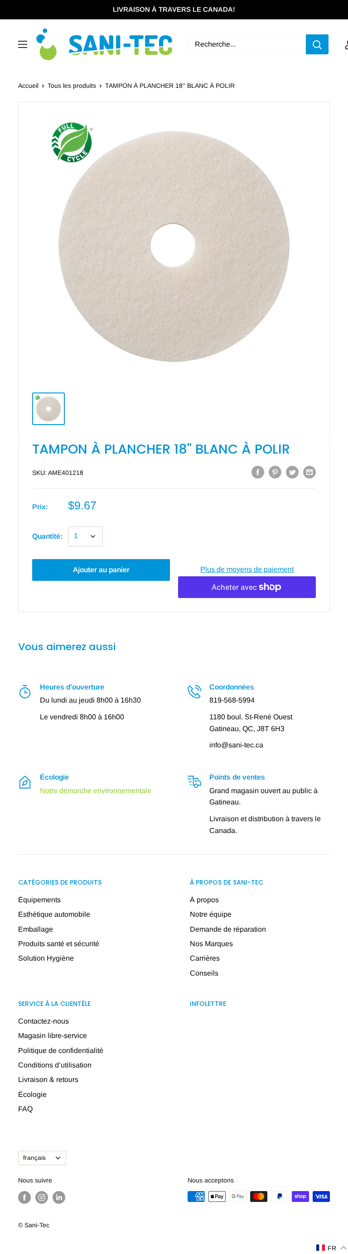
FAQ (25, 1109)
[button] (331, 1248)
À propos (204, 900)
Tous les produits (72, 85)
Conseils (204, 973)
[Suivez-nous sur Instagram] (41, 1197)
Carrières (205, 958)
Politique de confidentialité (60, 1050)
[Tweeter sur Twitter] (292, 472)
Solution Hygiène (46, 958)
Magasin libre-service (52, 1035)
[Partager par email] (309, 472)
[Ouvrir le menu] (22, 44)
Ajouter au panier (101, 570)
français (34, 1157)
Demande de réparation (228, 929)
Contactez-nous (43, 1021)
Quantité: (47, 536)
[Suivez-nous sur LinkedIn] (59, 1197)
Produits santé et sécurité (58, 944)
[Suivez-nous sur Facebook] (24, 1197)
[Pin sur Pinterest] (275, 472)
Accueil (28, 85)
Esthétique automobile (54, 914)
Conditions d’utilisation (55, 1065)
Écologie (32, 1094)
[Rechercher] (317, 44)
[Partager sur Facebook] (257, 472)
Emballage (35, 929)
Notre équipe (211, 914)
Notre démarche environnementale (95, 791)
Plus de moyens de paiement (247, 569)
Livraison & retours (48, 1079)
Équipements (39, 900)
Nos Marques (211, 944)
